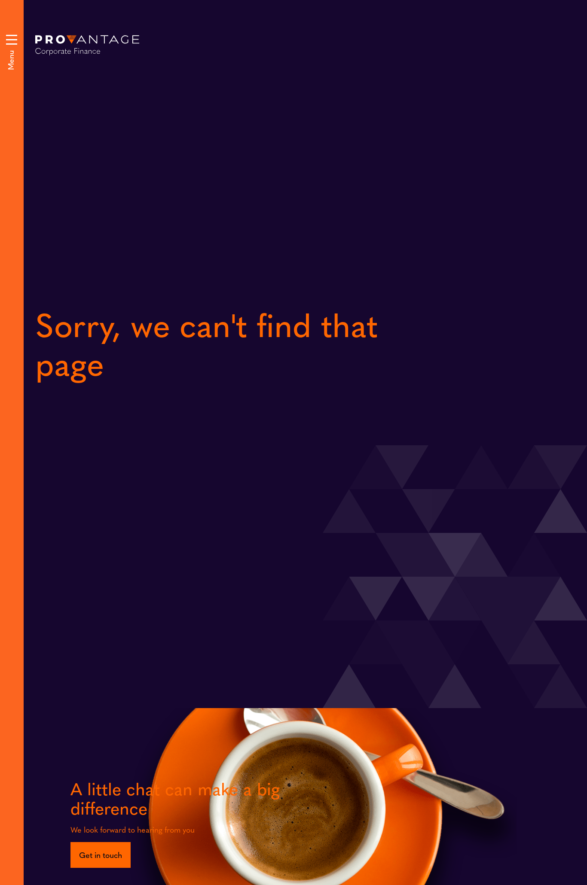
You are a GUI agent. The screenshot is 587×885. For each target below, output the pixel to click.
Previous (316, 265)
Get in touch (100, 855)
